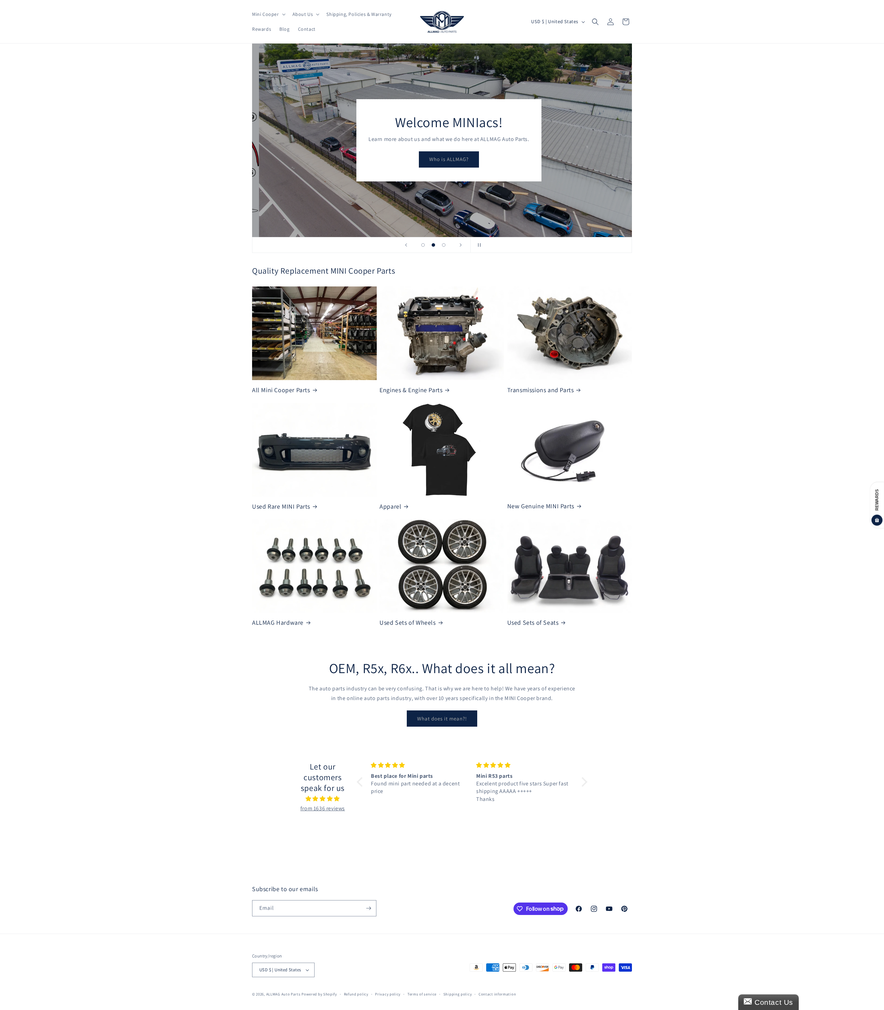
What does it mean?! (442, 718)
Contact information (497, 994)
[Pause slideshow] (478, 245)
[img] (323, 799)
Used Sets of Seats (533, 622)
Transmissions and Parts (540, 390)
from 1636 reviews (322, 808)
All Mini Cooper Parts (281, 390)
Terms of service (421, 994)
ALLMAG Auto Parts (283, 994)
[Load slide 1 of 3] (423, 245)
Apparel (390, 506)
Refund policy (356, 994)
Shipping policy (457, 994)
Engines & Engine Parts (410, 390)
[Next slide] (460, 245)
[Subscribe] (368, 908)
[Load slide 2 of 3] (433, 245)
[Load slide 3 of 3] (444, 245)
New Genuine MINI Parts (540, 506)
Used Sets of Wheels (407, 622)
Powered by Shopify (319, 994)
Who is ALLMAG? (442, 159)
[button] (268, 14)
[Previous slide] (406, 245)
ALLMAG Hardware (278, 622)
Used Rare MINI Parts (281, 506)
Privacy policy (388, 994)
